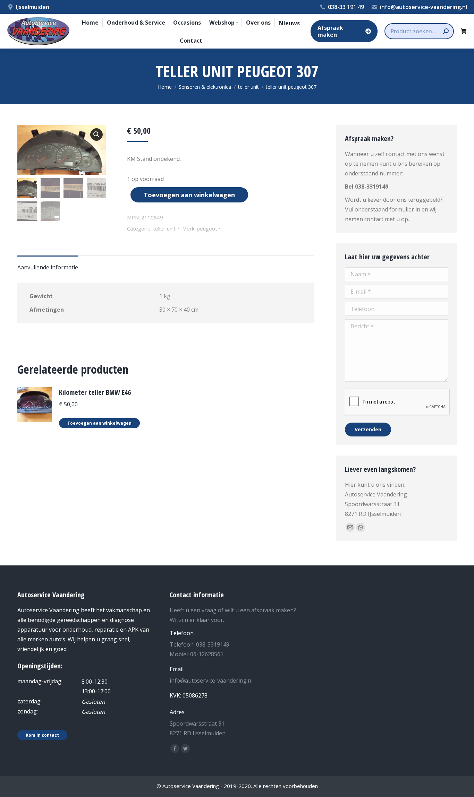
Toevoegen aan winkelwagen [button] (99, 423)
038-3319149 (371, 186)
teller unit (164, 228)
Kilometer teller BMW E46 (95, 392)
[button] (96, 134)
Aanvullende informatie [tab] (47, 267)
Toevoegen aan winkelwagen (189, 195)
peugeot (207, 228)
